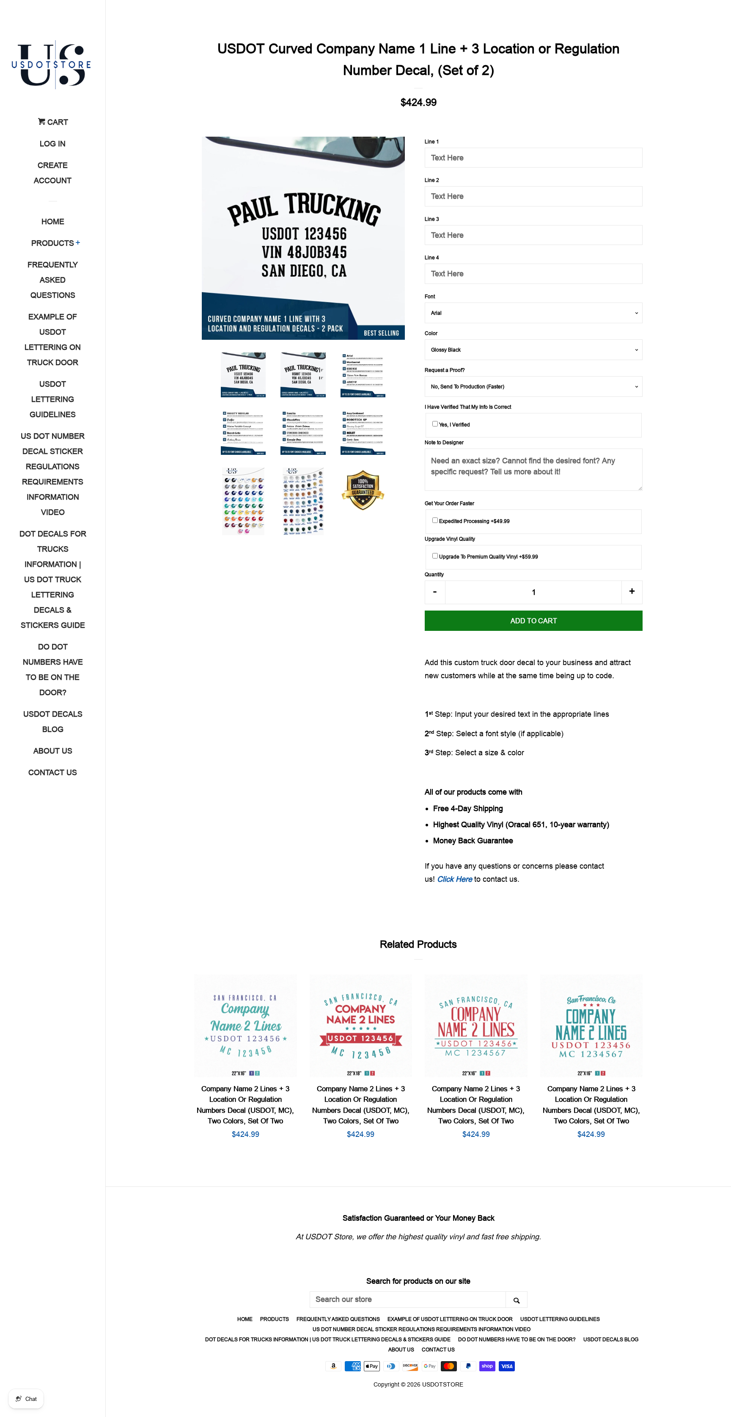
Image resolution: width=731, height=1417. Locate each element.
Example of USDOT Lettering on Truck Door (53, 339)
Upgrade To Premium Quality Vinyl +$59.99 (488, 556)
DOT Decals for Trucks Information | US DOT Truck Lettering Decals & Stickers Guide (52, 579)
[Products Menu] (78, 243)
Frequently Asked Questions (52, 280)
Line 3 (432, 219)
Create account (52, 173)
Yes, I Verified (454, 424)
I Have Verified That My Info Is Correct (468, 407)
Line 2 (432, 180)
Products (52, 243)
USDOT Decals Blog (52, 722)
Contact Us (52, 772)
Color (431, 333)
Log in (53, 143)
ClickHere (454, 879)
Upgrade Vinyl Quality (450, 539)
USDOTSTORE (442, 1384)
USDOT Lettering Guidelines (53, 399)
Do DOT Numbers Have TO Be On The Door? (53, 669)
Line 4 (432, 257)
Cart (56, 122)
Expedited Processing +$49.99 (474, 521)
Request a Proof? (445, 370)
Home (52, 221)
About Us (52, 750)
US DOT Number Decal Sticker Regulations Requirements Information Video (53, 474)
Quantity (434, 574)
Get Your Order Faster (449, 503)
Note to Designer (444, 442)
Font (430, 296)
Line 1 (432, 141)
